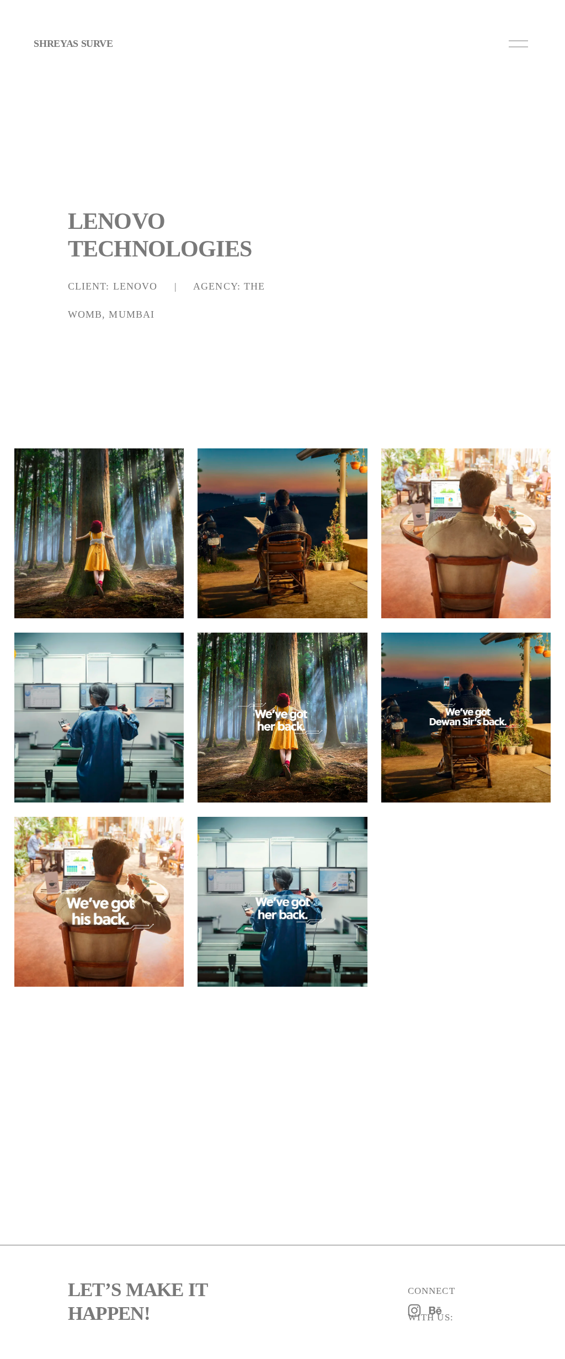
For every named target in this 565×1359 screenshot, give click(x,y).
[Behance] (435, 1310)
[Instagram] (414, 1310)
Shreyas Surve (73, 43)
